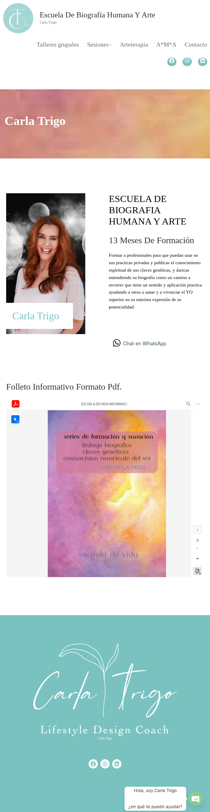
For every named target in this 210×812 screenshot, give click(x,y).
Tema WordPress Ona (118, 779)
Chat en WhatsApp (144, 343)
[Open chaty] (196, 799)
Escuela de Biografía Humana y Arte (97, 14)
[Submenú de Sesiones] (111, 45)
